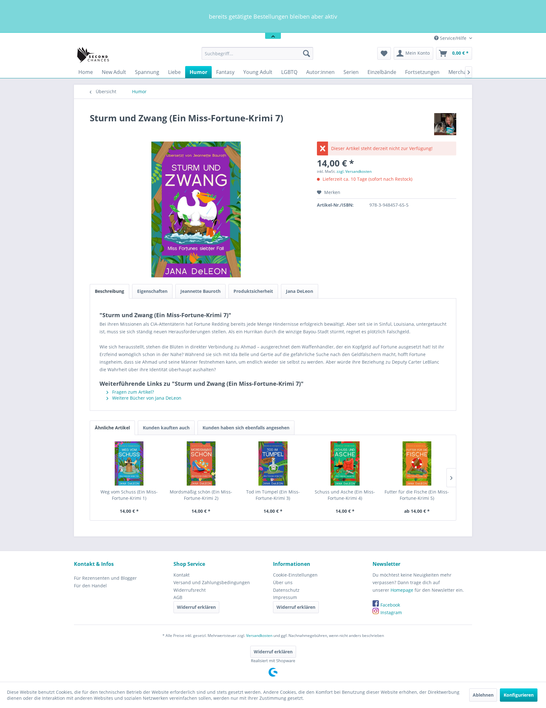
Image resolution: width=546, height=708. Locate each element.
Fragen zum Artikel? (132, 392)
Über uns (283, 582)
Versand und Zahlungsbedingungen (211, 582)
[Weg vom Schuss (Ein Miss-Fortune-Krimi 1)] (129, 463)
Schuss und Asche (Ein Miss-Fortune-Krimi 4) (345, 495)
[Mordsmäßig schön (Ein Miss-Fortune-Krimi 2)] (201, 463)
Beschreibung (109, 291)
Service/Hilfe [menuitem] (453, 38)
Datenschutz (286, 590)
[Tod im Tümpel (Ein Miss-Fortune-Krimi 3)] (273, 463)
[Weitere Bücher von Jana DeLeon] (445, 124)
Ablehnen (483, 695)
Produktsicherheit (253, 291)
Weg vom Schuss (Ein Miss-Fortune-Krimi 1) (129, 495)
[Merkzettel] (384, 53)
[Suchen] (306, 53)
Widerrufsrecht (189, 590)
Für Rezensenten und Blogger (105, 578)
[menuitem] (257, 53)
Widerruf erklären (196, 607)
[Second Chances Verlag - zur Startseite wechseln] (94, 55)
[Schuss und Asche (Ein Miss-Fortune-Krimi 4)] (345, 463)
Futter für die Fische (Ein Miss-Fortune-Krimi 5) (417, 495)
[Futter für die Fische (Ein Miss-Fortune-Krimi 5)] (417, 463)
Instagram (391, 612)
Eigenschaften (152, 291)
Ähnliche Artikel (112, 428)
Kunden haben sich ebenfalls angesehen (246, 428)
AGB (177, 597)
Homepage (402, 590)
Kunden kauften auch (166, 428)
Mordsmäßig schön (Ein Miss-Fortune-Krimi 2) (201, 495)
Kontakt (181, 575)
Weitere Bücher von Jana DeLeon (146, 398)
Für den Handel (90, 586)
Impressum (285, 597)
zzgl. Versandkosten (354, 171)
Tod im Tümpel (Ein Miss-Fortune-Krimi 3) (273, 495)
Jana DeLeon (299, 291)
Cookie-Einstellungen (295, 575)
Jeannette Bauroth (200, 291)
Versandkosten (259, 635)
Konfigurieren (519, 695)
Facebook (390, 605)
